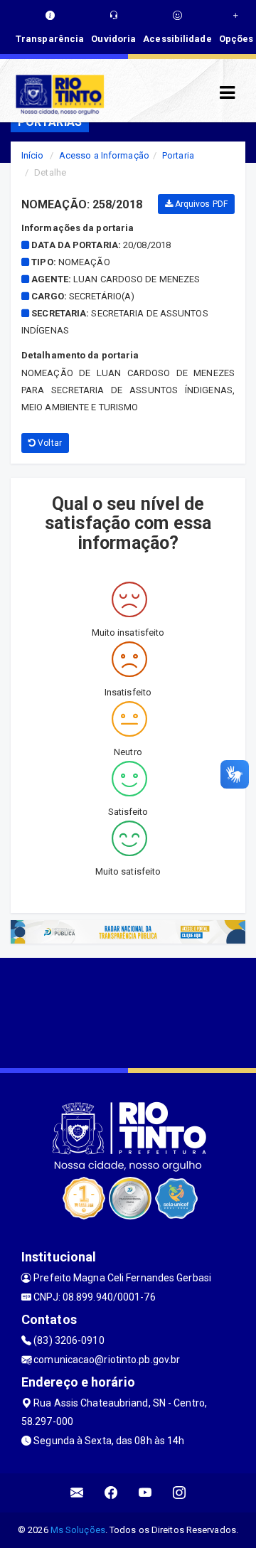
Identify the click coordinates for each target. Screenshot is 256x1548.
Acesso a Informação (104, 155)
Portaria (178, 155)
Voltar (49, 443)
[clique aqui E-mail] (77, 1492)
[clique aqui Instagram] (179, 1492)
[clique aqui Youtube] (145, 1492)
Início (32, 155)
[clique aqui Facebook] (111, 1492)
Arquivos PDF (200, 204)
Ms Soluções (77, 1530)
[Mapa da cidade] (128, 1011)
